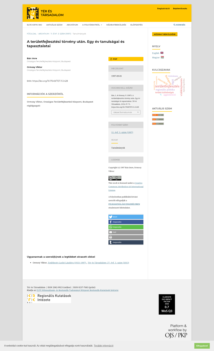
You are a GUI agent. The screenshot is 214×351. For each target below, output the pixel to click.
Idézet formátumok (122, 112)
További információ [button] (103, 345)
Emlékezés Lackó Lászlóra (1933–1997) (67, 262)
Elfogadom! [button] (202, 346)
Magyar (156, 57)
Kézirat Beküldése (165, 34)
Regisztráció (163, 8)
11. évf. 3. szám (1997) (61, 33)
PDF (114, 59)
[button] (125, 217)
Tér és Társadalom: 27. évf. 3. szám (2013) (108, 262)
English (156, 53)
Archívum (72, 25)
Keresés (180, 25)
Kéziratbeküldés (116, 25)
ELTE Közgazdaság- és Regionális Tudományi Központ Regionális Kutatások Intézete (78, 290)
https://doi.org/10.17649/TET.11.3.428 (50, 81)
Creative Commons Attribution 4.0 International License (125, 187)
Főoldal (32, 33)
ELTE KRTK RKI (34, 25)
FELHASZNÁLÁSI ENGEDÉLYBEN (124, 204)
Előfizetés (136, 25)
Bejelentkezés (180, 8)
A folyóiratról (91, 25)
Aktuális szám (54, 25)
